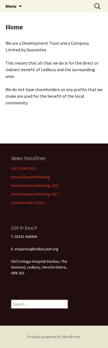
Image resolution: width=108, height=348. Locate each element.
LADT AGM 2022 (23, 168)
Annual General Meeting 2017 (35, 194)
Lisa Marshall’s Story (28, 202)
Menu (11, 6)
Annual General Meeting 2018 (35, 185)
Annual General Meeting (30, 176)
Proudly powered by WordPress (54, 336)
